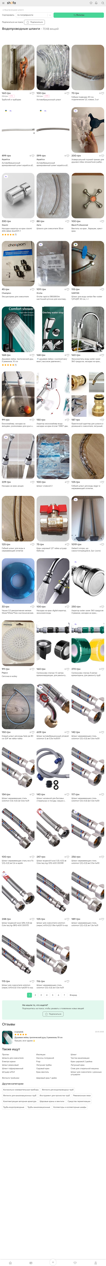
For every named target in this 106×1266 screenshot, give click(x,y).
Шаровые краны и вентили (52, 1101)
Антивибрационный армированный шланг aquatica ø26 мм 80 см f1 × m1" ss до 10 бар (53, 164)
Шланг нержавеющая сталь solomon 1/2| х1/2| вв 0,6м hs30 (85, 737)
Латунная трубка (44, 1065)
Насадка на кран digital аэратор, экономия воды (51, 611)
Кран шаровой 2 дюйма (81, 1061)
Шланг (74, 1054)
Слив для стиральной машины (85, 1068)
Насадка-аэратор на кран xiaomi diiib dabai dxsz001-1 (17, 229)
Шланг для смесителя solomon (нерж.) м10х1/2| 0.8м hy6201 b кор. (52, 924)
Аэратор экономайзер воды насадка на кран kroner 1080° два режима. (52, 425)
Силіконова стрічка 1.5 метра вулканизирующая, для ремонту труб (51, 674)
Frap (38, 1061)
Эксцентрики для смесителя (15, 296)
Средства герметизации (79, 1101)
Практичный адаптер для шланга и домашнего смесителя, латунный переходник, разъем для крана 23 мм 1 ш (87, 425)
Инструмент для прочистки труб (55, 1095)
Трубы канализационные (39, 1107)
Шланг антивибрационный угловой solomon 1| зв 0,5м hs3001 (53, 737)
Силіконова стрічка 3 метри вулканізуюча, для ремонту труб (85, 674)
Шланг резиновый (10, 1065)
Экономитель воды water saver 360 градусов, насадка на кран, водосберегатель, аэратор (85, 360)
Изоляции (40, 1054)
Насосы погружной (45, 1058)
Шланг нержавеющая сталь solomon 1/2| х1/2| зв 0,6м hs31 (15, 799)
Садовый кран (42, 1068)
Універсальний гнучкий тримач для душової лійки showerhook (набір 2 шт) (87, 160)
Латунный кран (78, 1065)
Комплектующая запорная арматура (19, 1101)
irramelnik (18, 1032)
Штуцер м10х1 (8, 1072)
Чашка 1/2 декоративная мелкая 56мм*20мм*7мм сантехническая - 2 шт (17, 611)
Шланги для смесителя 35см (50, 228)
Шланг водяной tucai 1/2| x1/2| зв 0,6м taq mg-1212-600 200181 (51, 862)
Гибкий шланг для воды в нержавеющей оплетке (13, 549)
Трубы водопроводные (13, 1107)
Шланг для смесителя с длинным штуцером (86, 1073)
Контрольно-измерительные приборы (21, 1090)
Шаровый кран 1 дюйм (46, 1078)
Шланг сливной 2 (44, 486)
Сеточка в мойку (9, 676)
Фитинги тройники (10, 1078)
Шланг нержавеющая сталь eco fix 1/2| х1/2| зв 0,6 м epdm (17, 862)
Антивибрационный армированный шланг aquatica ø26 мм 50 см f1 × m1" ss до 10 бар (18, 164)
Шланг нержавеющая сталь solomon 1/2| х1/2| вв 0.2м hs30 (85, 799)
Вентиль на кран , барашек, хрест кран (86, 229)
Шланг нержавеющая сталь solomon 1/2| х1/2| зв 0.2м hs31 (50, 986)
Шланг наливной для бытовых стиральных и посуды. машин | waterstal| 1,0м (51, 799)
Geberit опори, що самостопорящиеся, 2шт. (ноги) (86, 549)
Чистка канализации (80, 1058)
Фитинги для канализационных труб (19, 1095)
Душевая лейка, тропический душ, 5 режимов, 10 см (17, 360)
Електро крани (9, 1061)
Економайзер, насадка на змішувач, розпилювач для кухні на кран (18, 425)
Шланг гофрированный (12, 1068)
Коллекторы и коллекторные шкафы (69, 1107)
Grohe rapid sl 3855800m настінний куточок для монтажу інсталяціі (51, 297)
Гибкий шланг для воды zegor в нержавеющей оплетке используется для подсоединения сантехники (87, 487)
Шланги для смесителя (13, 1058)
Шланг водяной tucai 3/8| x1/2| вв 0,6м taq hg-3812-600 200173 (17, 924)
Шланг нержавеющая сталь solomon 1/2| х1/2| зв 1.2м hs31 (84, 924)
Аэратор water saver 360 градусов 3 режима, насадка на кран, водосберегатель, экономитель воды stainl (87, 611)
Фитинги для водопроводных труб (58, 1090)
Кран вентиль (42, 1072)
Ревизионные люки (82, 1095)
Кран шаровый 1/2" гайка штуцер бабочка (52, 549)
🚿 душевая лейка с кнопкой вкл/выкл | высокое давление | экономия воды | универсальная (52, 360)
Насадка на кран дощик (13, 486)
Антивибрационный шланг (49, 99)
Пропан (5, 1054)
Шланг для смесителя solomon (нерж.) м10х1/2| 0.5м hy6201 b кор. (17, 986)
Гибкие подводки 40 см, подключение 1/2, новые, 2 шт (85, 98)
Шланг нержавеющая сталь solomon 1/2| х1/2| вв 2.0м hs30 (85, 862)
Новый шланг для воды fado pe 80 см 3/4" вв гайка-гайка (17, 737)
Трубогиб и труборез (11, 99)
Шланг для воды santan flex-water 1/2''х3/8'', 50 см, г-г (86, 297)
